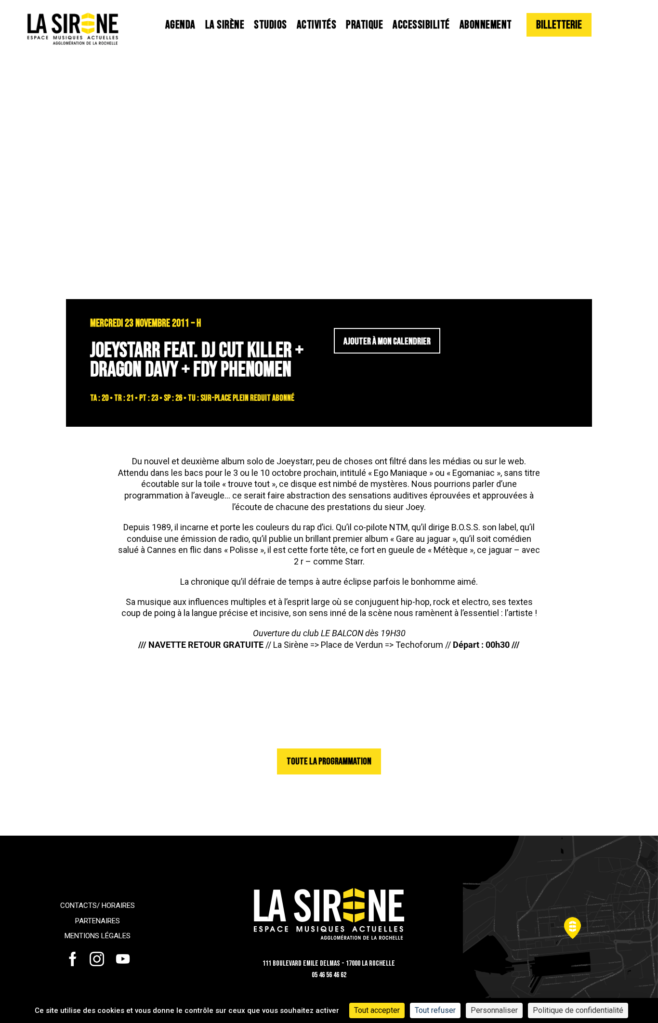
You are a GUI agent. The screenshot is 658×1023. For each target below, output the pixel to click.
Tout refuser (435, 1010)
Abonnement (486, 25)
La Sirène (225, 25)
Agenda (180, 25)
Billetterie (559, 25)
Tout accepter (377, 1010)
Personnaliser (494, 1010)
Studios (270, 25)
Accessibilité (421, 25)
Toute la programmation (329, 761)
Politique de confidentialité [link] (578, 1010)
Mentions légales (98, 935)
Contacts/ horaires (97, 905)
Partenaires (97, 921)
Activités (317, 25)
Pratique (364, 25)
